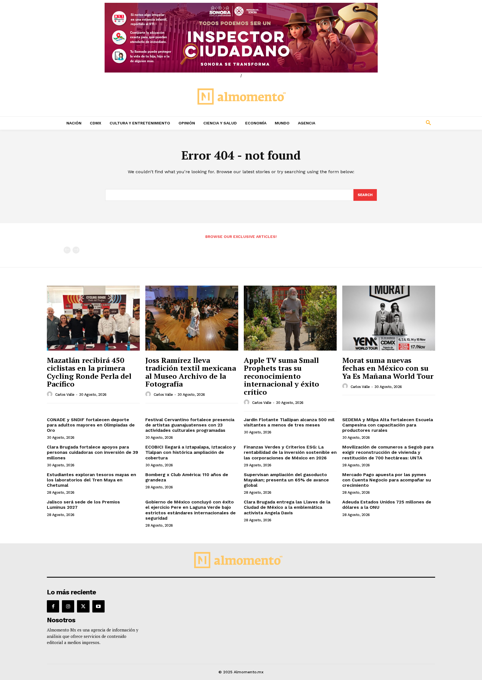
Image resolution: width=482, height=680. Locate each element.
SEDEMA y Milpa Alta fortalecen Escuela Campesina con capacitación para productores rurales (387, 425)
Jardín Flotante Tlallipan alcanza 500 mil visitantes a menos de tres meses (289, 422)
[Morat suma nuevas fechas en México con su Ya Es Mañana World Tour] (388, 318)
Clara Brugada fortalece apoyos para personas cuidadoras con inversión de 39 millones (92, 452)
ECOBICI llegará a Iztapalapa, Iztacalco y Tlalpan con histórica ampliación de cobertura (190, 452)
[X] (83, 606)
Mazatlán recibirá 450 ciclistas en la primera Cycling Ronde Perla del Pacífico (89, 372)
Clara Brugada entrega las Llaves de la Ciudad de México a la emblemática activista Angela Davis (287, 507)
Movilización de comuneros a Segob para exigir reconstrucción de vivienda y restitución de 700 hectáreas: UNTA (387, 452)
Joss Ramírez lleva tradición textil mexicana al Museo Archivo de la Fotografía (190, 372)
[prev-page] (67, 250)
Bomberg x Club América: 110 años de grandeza (186, 477)
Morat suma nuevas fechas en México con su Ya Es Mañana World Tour (387, 368)
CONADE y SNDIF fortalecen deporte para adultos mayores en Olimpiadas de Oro (91, 425)
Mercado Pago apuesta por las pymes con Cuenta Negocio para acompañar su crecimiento (386, 480)
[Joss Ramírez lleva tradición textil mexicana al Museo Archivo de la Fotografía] (191, 318)
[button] (391, 123)
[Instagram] (68, 606)
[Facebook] (53, 606)
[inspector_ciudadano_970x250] (241, 38)
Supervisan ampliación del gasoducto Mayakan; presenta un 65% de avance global (286, 480)
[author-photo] (50, 394)
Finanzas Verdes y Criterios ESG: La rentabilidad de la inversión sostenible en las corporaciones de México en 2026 (290, 452)
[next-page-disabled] (76, 250)
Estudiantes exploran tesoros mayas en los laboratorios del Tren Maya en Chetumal (91, 480)
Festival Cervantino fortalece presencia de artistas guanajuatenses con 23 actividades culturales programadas (189, 425)
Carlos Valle (64, 394)
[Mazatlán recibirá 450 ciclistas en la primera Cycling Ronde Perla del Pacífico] (93, 318)
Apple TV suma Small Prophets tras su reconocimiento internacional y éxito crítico (281, 376)
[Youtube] (98, 606)
